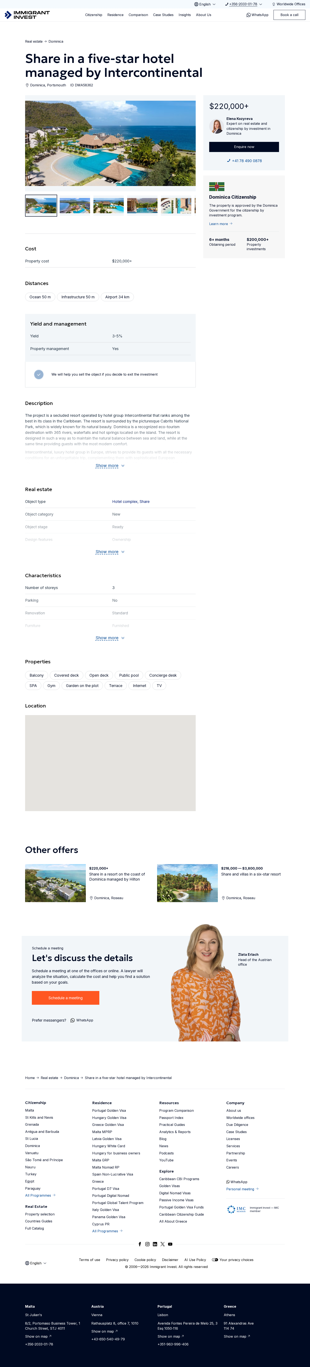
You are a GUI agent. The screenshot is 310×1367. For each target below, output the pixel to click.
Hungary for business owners (116, 1153)
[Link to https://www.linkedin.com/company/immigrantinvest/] (155, 1244)
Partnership (235, 1153)
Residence (115, 15)
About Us (203, 15)
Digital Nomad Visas (175, 1193)
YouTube (166, 1160)
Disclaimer (170, 1260)
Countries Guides (38, 1221)
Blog (162, 1139)
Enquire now (244, 147)
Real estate (34, 41)
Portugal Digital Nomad (110, 1195)
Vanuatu (31, 1153)
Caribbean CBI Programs (179, 1179)
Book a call (289, 15)
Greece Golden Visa (108, 1125)
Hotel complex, (126, 501)
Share (145, 501)
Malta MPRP (102, 1132)
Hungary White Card (108, 1146)
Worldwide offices (240, 1118)
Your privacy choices (236, 1260)
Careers (232, 1167)
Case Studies (163, 15)
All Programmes (38, 1195)
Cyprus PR (100, 1224)
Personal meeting (240, 1189)
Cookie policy (145, 1260)
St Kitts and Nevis (39, 1117)
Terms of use (89, 1260)
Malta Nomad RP (105, 1167)
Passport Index (171, 1118)
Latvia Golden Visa (106, 1139)
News (163, 1146)
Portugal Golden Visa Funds (181, 1207)
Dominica (56, 41)
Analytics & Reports (175, 1132)
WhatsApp (260, 15)
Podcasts (166, 1153)
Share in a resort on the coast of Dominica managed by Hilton (117, 876)
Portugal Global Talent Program (117, 1203)
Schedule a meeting (66, 998)
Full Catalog (34, 1228)
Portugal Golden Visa (109, 1110)
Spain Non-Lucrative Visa (112, 1174)
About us (233, 1110)
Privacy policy (117, 1260)
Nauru (30, 1167)
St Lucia (31, 1138)
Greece (98, 1181)
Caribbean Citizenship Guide (181, 1214)
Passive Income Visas (176, 1200)
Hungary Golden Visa (109, 1118)
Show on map (36, 1336)
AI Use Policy (195, 1260)
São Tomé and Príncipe (44, 1160)
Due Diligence (237, 1125)
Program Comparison (176, 1110)
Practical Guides (172, 1125)
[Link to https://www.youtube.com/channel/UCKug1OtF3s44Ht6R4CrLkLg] (170, 1244)
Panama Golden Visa (108, 1217)
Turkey (30, 1174)
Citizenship (93, 15)
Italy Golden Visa (105, 1210)
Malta (29, 1110)
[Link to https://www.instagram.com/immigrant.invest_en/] (147, 1244)
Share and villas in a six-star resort (251, 874)
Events (231, 1160)
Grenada (32, 1124)
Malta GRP (100, 1160)
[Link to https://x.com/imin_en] (162, 1244)
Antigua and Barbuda (42, 1131)
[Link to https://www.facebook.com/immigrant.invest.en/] (140, 1244)
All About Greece (173, 1221)
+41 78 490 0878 (247, 161)
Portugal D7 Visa (105, 1188)
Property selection (40, 1214)
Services (233, 1146)
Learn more (218, 224)
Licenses (233, 1139)
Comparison (138, 15)
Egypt (29, 1181)
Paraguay (32, 1188)
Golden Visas (169, 1186)
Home (30, 1078)
